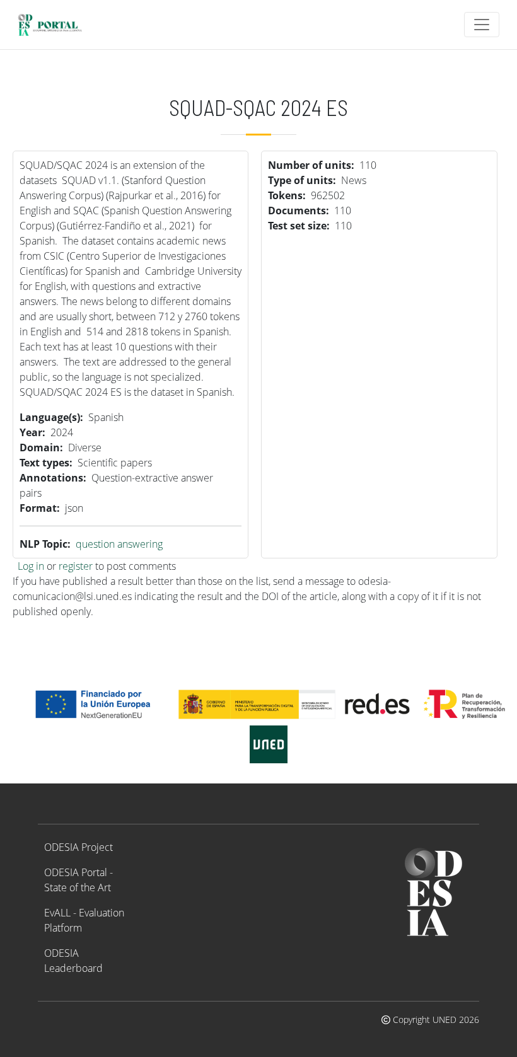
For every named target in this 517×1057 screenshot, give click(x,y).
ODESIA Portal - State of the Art (78, 879)
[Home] (55, 24)
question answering (119, 544)
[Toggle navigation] (481, 24)
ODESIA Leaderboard (73, 960)
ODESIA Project (78, 847)
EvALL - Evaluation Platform (84, 920)
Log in (31, 566)
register (76, 566)
